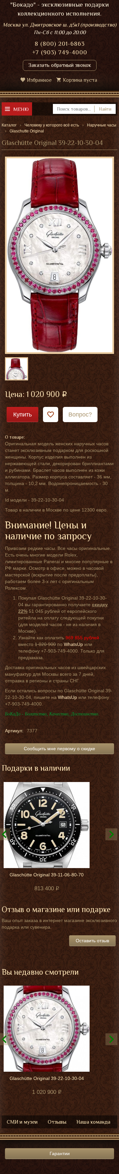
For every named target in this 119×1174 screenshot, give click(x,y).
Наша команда (93, 1122)
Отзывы (57, 1122)
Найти (105, 109)
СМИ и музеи (22, 1122)
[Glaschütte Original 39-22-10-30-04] (59, 255)
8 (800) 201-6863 (60, 43)
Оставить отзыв (92, 940)
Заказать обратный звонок (59, 65)
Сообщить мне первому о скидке (59, 748)
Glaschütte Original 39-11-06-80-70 (47, 874)
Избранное (39, 80)
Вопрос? (80, 414)
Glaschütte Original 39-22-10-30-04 (47, 1078)
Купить (22, 414)
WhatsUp (73, 644)
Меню (21, 109)
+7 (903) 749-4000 (59, 52)
